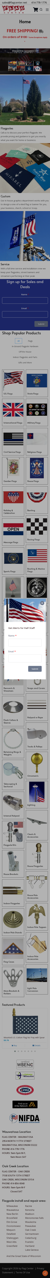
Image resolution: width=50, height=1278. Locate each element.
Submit (35, 668)
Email (11, 651)
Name (11, 635)
